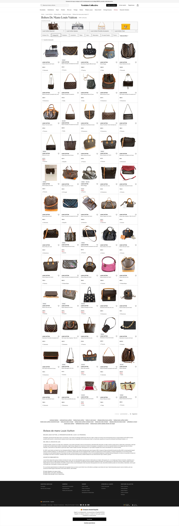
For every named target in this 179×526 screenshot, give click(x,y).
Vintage (75, 10)
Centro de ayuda (105, 486)
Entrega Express (107, 10)
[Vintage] (78, 9)
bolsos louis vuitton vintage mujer (84, 422)
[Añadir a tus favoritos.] (58, 62)
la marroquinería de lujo (110, 437)
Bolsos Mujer (57, 14)
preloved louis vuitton (66, 420)
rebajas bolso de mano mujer (117, 422)
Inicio (42, 14)
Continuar (89, 519)
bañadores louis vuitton (82, 423)
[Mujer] (59, 9)
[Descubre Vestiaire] (130, 9)
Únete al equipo (124, 492)
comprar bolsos (54, 420)
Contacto (103, 488)
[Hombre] (66, 9)
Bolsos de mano (67, 14)
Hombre (63, 10)
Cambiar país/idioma (89, 523)
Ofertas (116, 10)
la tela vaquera (64, 464)
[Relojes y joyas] (93, 9)
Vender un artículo (111, 5)
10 (130, 414)
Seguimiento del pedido (67, 486)
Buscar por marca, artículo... (49, 5)
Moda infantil (98, 10)
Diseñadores (51, 10)
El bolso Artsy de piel (48, 474)
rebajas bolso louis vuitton (104, 420)
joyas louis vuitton (69, 423)
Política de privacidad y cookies (72, 505)
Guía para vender (86, 490)
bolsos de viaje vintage (101, 422)
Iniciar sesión (122, 5)
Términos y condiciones (59, 505)
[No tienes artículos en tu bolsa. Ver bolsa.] (138, 5)
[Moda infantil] (102, 9)
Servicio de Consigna (45, 488)
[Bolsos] (84, 9)
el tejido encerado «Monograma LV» (81, 447)
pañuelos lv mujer (132, 422)
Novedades (42, 10)
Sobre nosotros (124, 486)
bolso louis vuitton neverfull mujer (49, 422)
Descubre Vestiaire (124, 10)
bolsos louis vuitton (78, 420)
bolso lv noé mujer (91, 420)
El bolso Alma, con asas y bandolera (52, 473)
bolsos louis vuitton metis (121, 420)
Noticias (123, 494)
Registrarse (131, 5)
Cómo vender (85, 486)
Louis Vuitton (49, 14)
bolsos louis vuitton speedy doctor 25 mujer (102, 423)
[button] (138, 5)
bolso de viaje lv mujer (67, 422)
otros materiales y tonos (85, 453)
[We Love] (72, 9)
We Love (69, 10)
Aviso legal (50, 505)
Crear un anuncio (86, 488)
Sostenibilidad (124, 488)
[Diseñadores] (54, 9)
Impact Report (124, 490)
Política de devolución (67, 490)
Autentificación (65, 488)
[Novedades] (46, 9)
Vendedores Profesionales (88, 492)
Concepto (43, 486)
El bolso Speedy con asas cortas (51, 471)
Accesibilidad (43, 505)
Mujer (57, 10)
